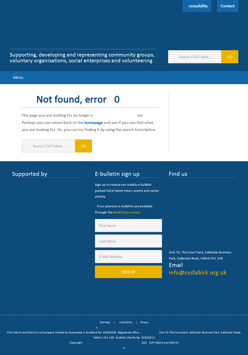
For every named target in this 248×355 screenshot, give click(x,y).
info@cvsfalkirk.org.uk (197, 272)
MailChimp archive (126, 212)
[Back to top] (234, 341)
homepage (93, 122)
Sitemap (105, 322)
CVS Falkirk (67, 26)
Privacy (144, 322)
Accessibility (125, 322)
